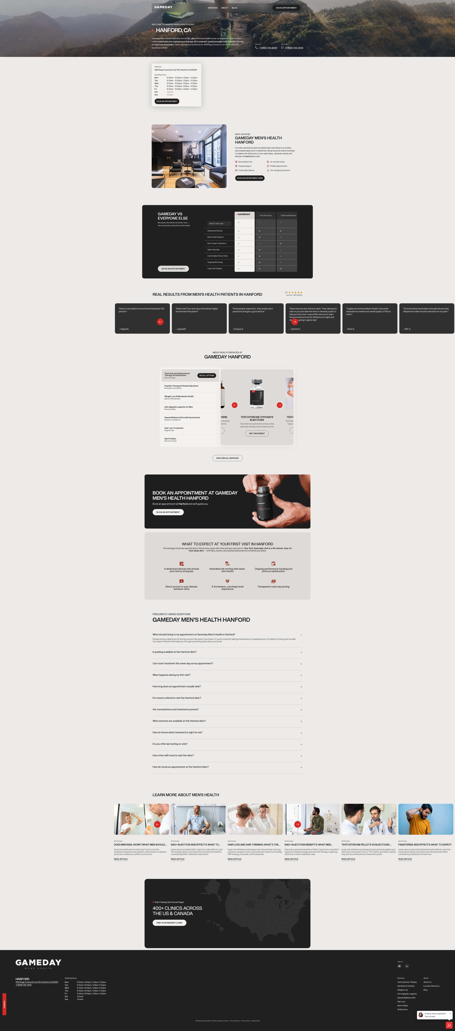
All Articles (118, 841)
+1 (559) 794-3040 (268, 48)
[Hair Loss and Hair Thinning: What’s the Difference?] (255, 820)
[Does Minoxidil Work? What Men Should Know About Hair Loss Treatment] (141, 820)
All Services (402, 1009)
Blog (234, 8)
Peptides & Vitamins (405, 986)
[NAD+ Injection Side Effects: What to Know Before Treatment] (198, 820)
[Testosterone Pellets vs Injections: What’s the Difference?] (368, 820)
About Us (427, 982)
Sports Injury (402, 1005)
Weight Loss (402, 990)
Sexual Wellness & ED (406, 998)
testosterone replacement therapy (176, 41)
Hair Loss (401, 1002)
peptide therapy (236, 41)
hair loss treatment (164, 45)
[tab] (190, 375)
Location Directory (431, 986)
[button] (212, 7)
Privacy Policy (245, 1021)
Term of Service (235, 1021)
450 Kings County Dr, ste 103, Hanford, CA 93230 (37, 982)
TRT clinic (191, 38)
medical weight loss (217, 41)
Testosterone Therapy (407, 982)
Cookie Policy (255, 1021)
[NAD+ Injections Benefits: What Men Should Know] (312, 820)
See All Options (206, 375)
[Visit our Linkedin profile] (407, 966)
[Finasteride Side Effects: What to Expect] (425, 820)
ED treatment (200, 41)
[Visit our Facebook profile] (399, 966)
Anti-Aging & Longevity (407, 994)
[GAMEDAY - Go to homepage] (38, 964)
